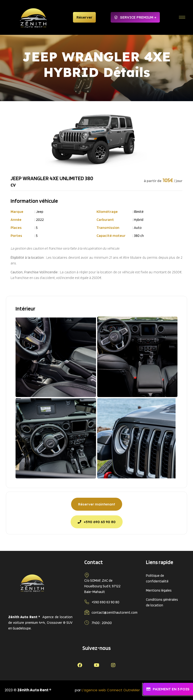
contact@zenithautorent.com (114, 612)
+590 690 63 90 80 (105, 602)
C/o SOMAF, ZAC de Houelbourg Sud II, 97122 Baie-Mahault (102, 586)
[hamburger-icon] (182, 17)
